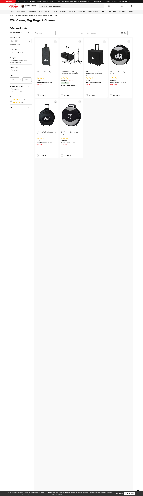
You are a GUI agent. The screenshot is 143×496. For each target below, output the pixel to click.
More (102, 11)
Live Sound (72, 11)
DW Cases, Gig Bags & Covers (47, 15)
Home (11, 15)
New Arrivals (122, 11)
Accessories (82, 11)
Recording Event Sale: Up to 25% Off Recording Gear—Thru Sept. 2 (35, 1)
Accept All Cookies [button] (129, 493)
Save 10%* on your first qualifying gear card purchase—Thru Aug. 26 (111, 1)
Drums (41, 11)
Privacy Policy (51, 492)
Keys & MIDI (32, 11)
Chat (26, 6)
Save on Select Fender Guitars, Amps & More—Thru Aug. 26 (73, 1)
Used (115, 11)
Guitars (12, 11)
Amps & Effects (21, 11)
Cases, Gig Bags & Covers (29, 15)
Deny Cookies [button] (119, 493)
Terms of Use (47, 494)
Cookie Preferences (57, 494)
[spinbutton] (14, 79)
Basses (55, 11)
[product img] (47, 55)
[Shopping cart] (131, 6)
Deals (109, 11)
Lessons (130, 11)
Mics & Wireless (93, 11)
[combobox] (45, 33)
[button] (29, 6)
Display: (124, 33)
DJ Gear (47, 11)
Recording (63, 11)
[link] (47, 73)
